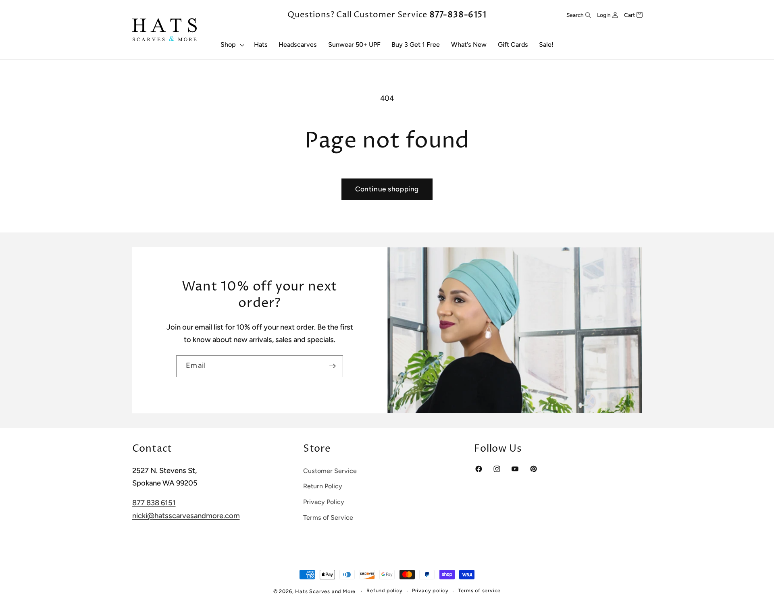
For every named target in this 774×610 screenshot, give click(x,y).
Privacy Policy (323, 502)
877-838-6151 (458, 15)
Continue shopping (387, 189)
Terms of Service (328, 517)
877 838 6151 (154, 503)
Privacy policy (430, 591)
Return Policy (322, 486)
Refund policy (384, 591)
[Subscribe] (332, 366)
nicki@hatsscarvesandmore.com (186, 515)
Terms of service (479, 591)
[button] (231, 44)
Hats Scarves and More (325, 591)
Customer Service (330, 471)
